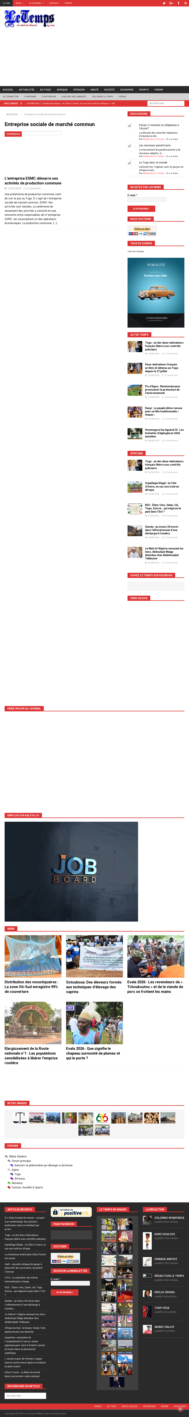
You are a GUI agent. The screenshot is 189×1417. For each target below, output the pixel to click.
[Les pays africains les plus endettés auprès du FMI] (125, 1333)
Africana (136, 453)
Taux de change (136, 251)
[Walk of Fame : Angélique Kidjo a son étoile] (125, 1296)
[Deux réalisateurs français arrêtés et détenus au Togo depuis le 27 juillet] (135, 368)
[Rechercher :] (165, 103)
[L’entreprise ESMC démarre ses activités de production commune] (33, 152)
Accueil (8, 89)
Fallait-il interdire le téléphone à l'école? (159, 126)
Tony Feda (161, 1308)
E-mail (133, 195)
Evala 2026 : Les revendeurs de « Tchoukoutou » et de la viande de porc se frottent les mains (155, 987)
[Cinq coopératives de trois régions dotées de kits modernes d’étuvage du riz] (135, 1118)
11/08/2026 (153, 397)
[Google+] (171, 3)
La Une (6, 3)
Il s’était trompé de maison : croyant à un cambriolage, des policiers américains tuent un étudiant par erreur (24, 1223)
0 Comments (34, 188)
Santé (94, 89)
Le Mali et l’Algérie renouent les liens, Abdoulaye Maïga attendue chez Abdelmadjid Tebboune (25, 1318)
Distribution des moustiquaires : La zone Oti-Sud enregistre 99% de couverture (32, 987)
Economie (126, 89)
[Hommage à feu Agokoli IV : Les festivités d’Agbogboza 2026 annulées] (135, 433)
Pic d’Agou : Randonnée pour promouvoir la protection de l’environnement (162, 389)
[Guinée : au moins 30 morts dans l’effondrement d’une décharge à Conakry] (135, 530)
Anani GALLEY (164, 1327)
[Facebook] (178, 3)
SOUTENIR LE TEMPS (102, 96)
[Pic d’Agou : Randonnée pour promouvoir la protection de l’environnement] (135, 390)
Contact (54, 3)
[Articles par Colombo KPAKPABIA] (147, 1223)
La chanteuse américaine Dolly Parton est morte (25, 1256)
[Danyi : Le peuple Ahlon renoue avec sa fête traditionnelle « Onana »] (135, 411)
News (18, 3)
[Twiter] (164, 3)
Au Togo (45, 89)
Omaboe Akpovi (165, 1259)
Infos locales (130, 1406)
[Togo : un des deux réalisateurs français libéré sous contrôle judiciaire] (135, 346)
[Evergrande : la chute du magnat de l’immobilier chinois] (109, 1357)
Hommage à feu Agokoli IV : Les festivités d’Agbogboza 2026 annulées (164, 433)
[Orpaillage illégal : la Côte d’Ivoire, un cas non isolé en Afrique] (135, 486)
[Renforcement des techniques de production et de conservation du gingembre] (151, 1118)
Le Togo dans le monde (153, 162)
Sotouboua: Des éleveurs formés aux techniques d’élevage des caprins (94, 987)
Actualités (26, 89)
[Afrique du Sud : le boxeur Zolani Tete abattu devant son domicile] (125, 1272)
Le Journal (35, 3)
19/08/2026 (153, 375)
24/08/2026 (153, 515)
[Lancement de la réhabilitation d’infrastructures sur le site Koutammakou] (118, 1117)
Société (109, 89)
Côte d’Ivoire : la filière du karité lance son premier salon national (22, 1374)
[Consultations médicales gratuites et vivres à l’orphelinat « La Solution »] (36, 1118)
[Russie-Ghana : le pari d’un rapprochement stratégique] (125, 1369)
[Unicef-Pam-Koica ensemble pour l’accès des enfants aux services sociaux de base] (53, 1118)
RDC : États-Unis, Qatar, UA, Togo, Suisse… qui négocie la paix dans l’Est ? (163, 508)
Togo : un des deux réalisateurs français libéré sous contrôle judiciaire (164, 346)
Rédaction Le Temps (153, 139)
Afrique (62, 89)
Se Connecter (10, 96)
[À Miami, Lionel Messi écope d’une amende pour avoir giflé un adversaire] (109, 1308)
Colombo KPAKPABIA (169, 1218)
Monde (164, 1406)
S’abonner (30, 96)
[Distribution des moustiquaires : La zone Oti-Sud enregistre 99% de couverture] (33, 956)
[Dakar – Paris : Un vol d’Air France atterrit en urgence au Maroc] (125, 1345)
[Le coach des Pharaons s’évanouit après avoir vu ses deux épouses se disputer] (117, 1381)
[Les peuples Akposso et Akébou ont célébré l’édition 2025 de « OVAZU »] (85, 1118)
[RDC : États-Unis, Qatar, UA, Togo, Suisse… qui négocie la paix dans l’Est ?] (135, 508)
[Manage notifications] (180, 1409)
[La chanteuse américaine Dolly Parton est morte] (125, 1236)
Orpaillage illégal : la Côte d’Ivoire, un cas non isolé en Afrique (162, 486)
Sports (144, 89)
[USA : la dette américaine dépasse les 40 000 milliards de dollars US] (109, 1345)
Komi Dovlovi (164, 1234)
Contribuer (49, 96)
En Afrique (149, 1406)
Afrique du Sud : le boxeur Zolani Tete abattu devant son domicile (25, 1330)
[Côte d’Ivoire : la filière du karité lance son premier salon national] (109, 1296)
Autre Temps (139, 334)
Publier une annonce (73, 96)
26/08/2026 (153, 353)
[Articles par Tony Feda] (147, 1315)
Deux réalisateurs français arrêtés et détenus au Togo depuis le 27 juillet (161, 368)
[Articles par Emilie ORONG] (147, 1295)
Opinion (79, 89)
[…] (55, 223)
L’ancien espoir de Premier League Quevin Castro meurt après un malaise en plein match (25, 1362)
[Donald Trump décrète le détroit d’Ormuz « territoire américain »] (125, 1357)
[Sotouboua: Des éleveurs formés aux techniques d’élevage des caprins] (94, 956)
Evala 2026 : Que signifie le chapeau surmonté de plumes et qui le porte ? (93, 1053)
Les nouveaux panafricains (155, 145)
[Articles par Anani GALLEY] (147, 1332)
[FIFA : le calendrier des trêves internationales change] (125, 1248)
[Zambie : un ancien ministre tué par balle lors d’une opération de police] (109, 1333)
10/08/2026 (153, 418)
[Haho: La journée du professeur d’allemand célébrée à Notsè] (102, 1130)
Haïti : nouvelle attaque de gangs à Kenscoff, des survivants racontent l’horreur (23, 1268)
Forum (68, 3)
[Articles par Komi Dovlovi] (147, 1247)
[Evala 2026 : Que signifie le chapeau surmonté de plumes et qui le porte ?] (94, 1023)
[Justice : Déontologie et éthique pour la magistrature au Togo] (20, 1118)
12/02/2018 (14, 188)
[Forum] (186, 3)
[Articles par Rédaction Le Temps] (147, 1281)
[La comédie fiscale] (85, 1130)
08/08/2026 (153, 440)
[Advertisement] (94, 58)
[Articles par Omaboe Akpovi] (147, 1264)
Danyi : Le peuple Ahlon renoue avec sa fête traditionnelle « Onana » (163, 411)
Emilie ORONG (164, 1292)
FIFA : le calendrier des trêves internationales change (21, 1279)
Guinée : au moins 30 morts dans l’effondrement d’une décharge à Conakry (161, 530)
